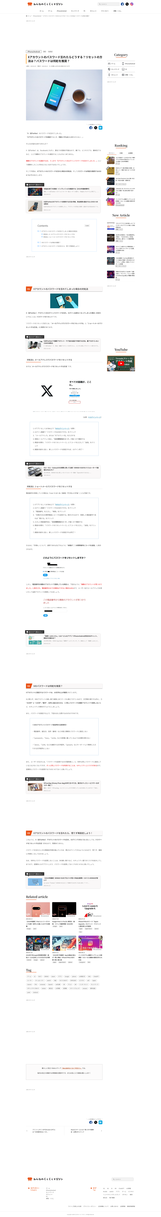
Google (29, 928)
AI (34, 976)
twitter (50, 51)
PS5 (36, 984)
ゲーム (50, 11)
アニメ (70, 984)
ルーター (29, 980)
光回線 (65, 988)
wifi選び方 (82, 976)
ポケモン (125, 1194)
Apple (80, 928)
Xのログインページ (62, 428)
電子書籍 (112, 1197)
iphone (96, 928)
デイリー (112, 153)
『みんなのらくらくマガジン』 (71, 1068)
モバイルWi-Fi (63, 980)
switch (49, 980)
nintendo (42, 984)
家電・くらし (117, 11)
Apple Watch (88, 928)
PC (84, 11)
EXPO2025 (73, 980)
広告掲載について (103, 1206)
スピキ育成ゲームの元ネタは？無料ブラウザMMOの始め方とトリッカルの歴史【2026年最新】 (125, 159)
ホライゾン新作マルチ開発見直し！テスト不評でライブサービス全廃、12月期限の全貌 (125, 248)
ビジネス (81, 980)
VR (64, 984)
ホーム (42, 11)
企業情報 (122, 1206)
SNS (44, 51)
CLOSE (87, 225)
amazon (85, 988)
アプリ (60, 976)
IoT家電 (58, 988)
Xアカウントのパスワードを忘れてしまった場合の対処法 (59, 231)
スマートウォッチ (75, 988)
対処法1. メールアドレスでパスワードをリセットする (59, 234)
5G (104, 1188)
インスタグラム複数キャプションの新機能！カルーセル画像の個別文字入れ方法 (125, 201)
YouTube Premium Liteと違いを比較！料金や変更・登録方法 (125, 179)
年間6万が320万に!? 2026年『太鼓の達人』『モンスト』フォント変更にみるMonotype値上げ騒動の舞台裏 (125, 274)
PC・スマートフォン (121, 184)
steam (53, 976)
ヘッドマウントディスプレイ (111, 1194)
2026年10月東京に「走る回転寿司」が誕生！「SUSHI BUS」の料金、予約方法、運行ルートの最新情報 (125, 237)
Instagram (82, 962)
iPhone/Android (62, 11)
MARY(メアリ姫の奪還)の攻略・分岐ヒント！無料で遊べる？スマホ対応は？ (125, 170)
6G (108, 1188)
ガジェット (93, 11)
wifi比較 (58, 984)
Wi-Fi (39, 976)
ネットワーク (75, 11)
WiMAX (46, 976)
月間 (121, 153)
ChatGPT (96, 976)
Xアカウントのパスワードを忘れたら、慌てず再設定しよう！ (61, 246)
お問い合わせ (114, 1206)
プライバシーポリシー (89, 1206)
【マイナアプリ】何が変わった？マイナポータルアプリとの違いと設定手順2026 (125, 225)
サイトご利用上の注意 (74, 1206)
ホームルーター (39, 980)
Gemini (29, 984)
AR (75, 984)
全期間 (130, 153)
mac (80, 932)
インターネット (83, 984)
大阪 (55, 980)
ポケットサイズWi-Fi (33, 988)
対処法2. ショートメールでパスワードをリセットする (59, 237)
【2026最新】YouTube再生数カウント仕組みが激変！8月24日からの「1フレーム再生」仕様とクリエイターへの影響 (125, 261)
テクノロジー (105, 11)
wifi (88, 980)
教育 (131, 1194)
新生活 (51, 988)
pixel (35, 928)
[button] (121, 363)
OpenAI (50, 984)
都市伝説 (92, 988)
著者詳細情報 (131, 1206)
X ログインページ (94, 417)
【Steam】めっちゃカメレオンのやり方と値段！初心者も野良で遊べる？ (125, 190)
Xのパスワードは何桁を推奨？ (51, 242)
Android (29, 960)
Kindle (105, 1191)
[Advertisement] (80, 35)
